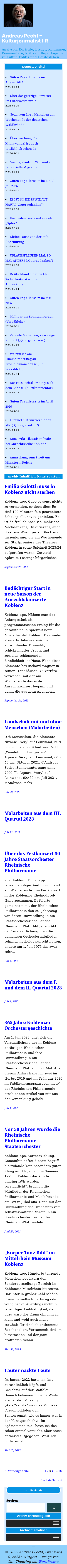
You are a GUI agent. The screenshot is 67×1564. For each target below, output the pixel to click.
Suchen (12, 1500)
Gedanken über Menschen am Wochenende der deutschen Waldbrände (29, 119)
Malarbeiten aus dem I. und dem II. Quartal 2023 (33, 985)
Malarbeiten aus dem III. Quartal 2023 (32, 816)
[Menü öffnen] (33, 1547)
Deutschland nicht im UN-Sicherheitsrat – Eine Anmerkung (27, 279)
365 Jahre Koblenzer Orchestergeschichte (28, 1025)
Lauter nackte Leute (27, 1370)
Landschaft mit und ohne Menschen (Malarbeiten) (33, 724)
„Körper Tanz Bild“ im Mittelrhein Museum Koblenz (29, 1258)
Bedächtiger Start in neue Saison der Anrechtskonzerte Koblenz (27, 596)
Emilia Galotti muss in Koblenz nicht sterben (29, 489)
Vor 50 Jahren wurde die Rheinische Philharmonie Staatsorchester (32, 1137)
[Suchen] (54, 1507)
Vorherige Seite (16, 1471)
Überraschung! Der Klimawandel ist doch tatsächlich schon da (22, 143)
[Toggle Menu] (56, 1523)
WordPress (47, 1561)
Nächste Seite (52, 1480)
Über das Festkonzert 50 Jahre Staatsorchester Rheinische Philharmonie (32, 862)
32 (61, 1471)
